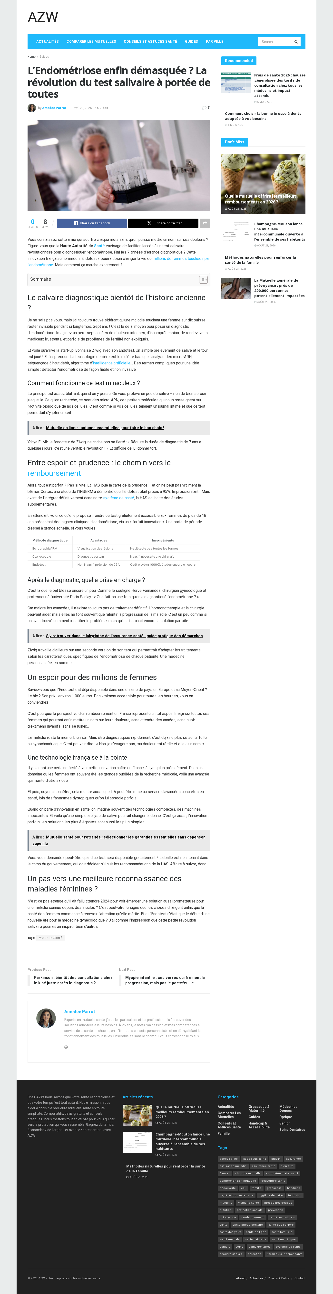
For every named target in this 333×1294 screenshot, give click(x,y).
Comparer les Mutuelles (91, 41)
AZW (43, 17)
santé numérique (284, 1239)
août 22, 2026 (236, 208)
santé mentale (230, 1239)
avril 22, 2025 (83, 108)
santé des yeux (230, 1232)
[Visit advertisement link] (119, 952)
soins (240, 1246)
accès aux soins (254, 1158)
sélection (254, 1254)
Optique (285, 1117)
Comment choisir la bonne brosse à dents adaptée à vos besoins (263, 116)
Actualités (47, 41)
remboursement (54, 473)
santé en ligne (256, 1232)
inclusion (295, 1195)
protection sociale (250, 1210)
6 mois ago (264, 102)
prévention (275, 1210)
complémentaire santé (282, 1173)
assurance (293, 1158)
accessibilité (229, 1158)
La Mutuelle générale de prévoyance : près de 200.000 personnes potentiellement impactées (279, 288)
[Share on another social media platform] (205, 223)
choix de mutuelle (248, 1173)
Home (32, 56)
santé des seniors (281, 1224)
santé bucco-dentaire (248, 1224)
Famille (224, 1133)
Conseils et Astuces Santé (150, 41)
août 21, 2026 (265, 245)
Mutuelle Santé (50, 938)
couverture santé (273, 1180)
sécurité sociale (231, 1254)
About (240, 1278)
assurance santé (263, 1166)
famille (257, 1188)
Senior (284, 1123)
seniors (225, 1246)
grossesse (274, 1188)
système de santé (118, 498)
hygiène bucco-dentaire (237, 1195)
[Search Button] (296, 41)
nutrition (226, 1210)
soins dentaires (260, 1246)
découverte (228, 1188)
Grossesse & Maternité (259, 1109)
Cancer (225, 1173)
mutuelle (226, 1202)
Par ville (215, 41)
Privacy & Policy (279, 1278)
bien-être (287, 1166)
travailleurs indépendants (285, 1254)
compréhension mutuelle (238, 1180)
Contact (299, 1278)
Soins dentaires (292, 1130)
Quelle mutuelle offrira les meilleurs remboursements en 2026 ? (260, 199)
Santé (99, 246)
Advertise (256, 1278)
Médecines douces (288, 1109)
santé (223, 1224)
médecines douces (278, 1202)
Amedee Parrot (54, 108)
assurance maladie (233, 1166)
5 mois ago (235, 125)
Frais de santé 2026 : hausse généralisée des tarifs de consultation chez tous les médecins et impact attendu (279, 85)
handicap (293, 1188)
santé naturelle (255, 1239)
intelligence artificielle (111, 363)
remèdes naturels (282, 1217)
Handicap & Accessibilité (259, 1125)
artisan (276, 1158)
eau (243, 1188)
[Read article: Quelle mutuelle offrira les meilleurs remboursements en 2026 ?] (263, 184)
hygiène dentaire (271, 1195)
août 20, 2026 (265, 302)
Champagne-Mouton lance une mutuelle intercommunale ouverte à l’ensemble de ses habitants (279, 231)
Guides (191, 41)
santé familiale (282, 1232)
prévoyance (228, 1217)
